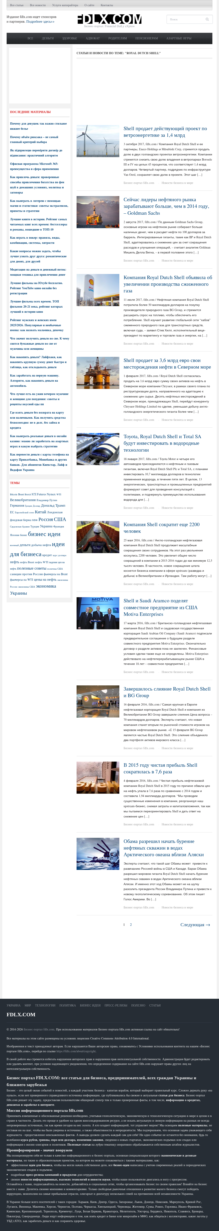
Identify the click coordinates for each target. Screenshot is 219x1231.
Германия (17, 505)
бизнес (23, 535)
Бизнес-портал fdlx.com (139, 183)
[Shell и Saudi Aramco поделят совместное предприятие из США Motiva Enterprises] (98, 613)
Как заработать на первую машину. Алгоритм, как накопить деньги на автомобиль (34, 380)
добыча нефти (41, 545)
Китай (40, 512)
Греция (28, 505)
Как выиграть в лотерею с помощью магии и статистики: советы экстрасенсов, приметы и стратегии (39, 205)
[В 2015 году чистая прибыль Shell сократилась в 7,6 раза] (98, 777)
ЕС (12, 512)
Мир (28, 1005)
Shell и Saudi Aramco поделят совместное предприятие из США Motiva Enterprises (161, 607)
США (60, 519)
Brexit (28, 494)
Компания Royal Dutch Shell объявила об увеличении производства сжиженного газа (168, 284)
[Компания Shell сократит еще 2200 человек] (98, 536)
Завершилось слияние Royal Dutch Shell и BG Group (167, 692)
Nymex (51, 494)
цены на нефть (45, 579)
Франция (58, 526)
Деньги (48, 38)
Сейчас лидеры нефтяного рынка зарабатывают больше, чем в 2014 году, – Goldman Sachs (166, 206)
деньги (25, 544)
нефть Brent (27, 562)
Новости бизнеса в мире (177, 183)
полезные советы (31, 568)
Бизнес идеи (90, 1005)
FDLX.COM (21, 1014)
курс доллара (59, 555)
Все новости (38, 5)
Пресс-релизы (116, 1005)
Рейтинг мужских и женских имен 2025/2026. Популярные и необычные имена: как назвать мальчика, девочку (37, 325)
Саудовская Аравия (20, 526)
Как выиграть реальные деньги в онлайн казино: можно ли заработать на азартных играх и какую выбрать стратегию (39, 441)
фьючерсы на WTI (21, 580)
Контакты (107, 5)
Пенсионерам (146, 38)
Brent (21, 494)
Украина (46, 526)
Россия (45, 519)
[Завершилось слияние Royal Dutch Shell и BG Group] (98, 701)
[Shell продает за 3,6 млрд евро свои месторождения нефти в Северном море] (98, 372)
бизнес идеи (44, 533)
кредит (47, 555)
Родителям (117, 38)
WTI (58, 494)
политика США (55, 568)
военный (14, 545)
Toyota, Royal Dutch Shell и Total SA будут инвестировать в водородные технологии (162, 443)
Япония (14, 535)
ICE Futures (39, 494)
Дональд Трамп (53, 505)
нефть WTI (41, 562)
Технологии (45, 1005)
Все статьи (17, 5)
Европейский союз (24, 512)
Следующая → (195, 924)
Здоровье (69, 38)
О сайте (89, 5)
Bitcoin (13, 494)
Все (30, 38)
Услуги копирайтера (65, 5)
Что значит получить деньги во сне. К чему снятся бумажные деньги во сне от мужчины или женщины (39, 343)
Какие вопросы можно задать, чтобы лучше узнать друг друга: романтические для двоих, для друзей (38, 256)
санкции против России (26, 574)
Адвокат (93, 38)
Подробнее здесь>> (40, 21)
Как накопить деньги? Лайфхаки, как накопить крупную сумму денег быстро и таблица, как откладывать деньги (38, 362)
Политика (67, 1005)
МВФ (35, 520)
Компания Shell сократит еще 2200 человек (162, 527)
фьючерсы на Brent (56, 574)
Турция (34, 526)
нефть (14, 561)
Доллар (36, 505)
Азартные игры (178, 38)
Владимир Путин (47, 500)
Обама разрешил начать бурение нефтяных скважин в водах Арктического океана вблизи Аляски (164, 848)
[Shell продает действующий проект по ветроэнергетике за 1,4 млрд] (98, 140)
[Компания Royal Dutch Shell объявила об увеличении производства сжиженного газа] (98, 289)
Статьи (155, 1005)
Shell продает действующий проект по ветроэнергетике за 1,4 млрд (165, 131)
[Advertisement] (144, 93)
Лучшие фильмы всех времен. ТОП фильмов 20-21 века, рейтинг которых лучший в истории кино (36, 306)
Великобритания (23, 499)
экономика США (26, 586)
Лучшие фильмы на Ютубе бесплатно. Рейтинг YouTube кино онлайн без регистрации (36, 288)
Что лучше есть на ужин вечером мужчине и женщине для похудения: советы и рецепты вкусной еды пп (39, 398)
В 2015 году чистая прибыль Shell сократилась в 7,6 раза (160, 768)
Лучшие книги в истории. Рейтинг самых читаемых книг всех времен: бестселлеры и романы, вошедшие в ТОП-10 (38, 224)
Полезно (138, 1005)
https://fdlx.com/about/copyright (76, 1051)
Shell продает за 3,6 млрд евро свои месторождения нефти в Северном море (167, 363)
